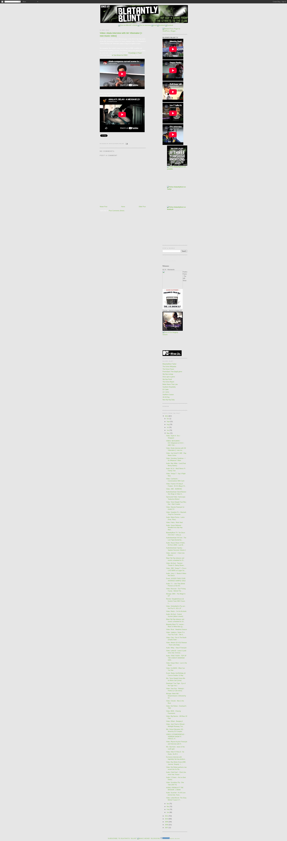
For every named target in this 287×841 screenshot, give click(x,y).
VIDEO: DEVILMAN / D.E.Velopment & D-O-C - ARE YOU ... (175, 443)
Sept (168, 421)
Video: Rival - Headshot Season (176, 629)
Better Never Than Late (170, 384)
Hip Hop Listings (168, 374)
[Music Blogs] (165, 838)
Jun (168, 430)
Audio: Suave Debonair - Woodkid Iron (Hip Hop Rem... (174, 528)
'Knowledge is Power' (135, 53)
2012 (167, 416)
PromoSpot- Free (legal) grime (172, 371)
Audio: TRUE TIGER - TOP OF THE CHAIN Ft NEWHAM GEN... (176, 658)
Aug (168, 424)
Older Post (142, 206)
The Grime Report (168, 382)
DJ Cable (166, 389)
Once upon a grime (169, 377)
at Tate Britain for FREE (119, 55)
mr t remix (166, 392)
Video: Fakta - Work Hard (174, 522)
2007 (167, 827)
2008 (167, 825)
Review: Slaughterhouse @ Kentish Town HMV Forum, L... (175, 601)
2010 (167, 819)
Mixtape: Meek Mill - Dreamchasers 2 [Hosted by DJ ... (176, 696)
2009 (167, 822)
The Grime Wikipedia (169, 366)
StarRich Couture (168, 394)
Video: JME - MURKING (174, 489)
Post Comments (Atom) (116, 210)
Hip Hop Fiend (167, 379)
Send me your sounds (169, 260)
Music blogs (175, 838)
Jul (168, 427)
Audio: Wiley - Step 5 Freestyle (176, 648)
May (168, 433)
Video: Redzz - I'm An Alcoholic (176, 611)
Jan (168, 812)
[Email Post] (126, 143)
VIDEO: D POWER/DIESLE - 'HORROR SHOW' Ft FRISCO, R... (175, 737)
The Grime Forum (168, 369)
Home (123, 206)
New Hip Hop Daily (169, 400)
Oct (168, 418)
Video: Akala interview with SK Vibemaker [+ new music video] (121, 34)
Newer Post (103, 206)
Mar (168, 806)
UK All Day (166, 397)
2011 (167, 816)
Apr (168, 803)
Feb (168, 809)
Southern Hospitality (169, 387)
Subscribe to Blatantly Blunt (122, 838)
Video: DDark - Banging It (174, 721)
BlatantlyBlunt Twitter (169, 364)
